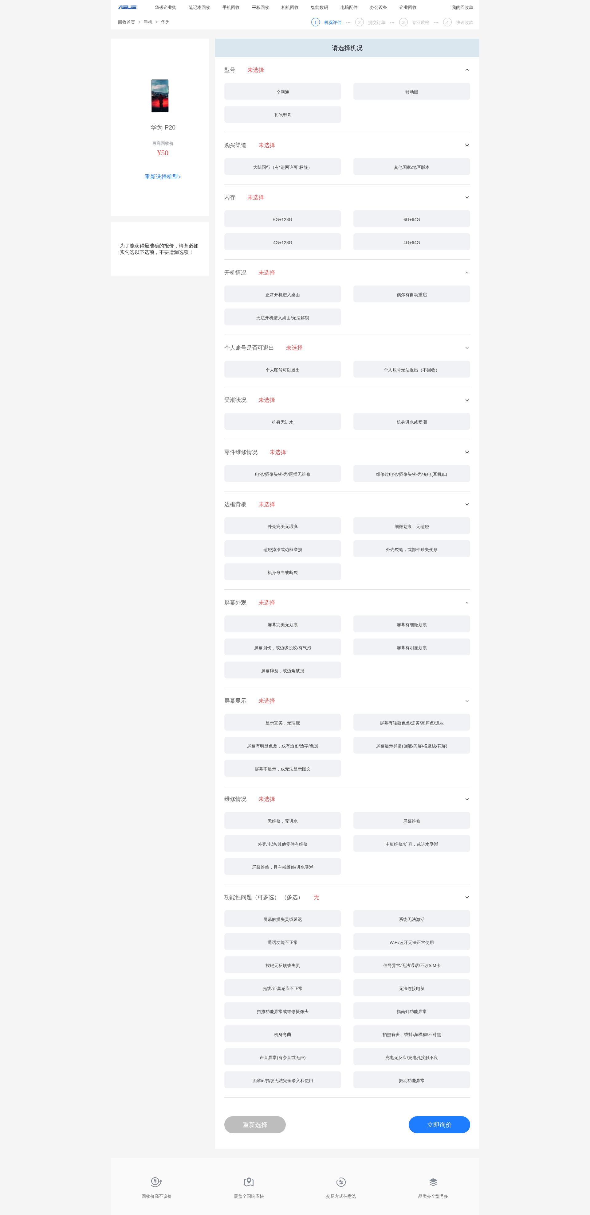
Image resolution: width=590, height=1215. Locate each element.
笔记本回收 (199, 7)
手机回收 (231, 7)
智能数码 (319, 7)
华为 (165, 22)
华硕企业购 (165, 7)
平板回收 (260, 7)
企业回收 (408, 7)
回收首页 (126, 22)
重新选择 (255, 1124)
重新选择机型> (163, 177)
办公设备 (378, 7)
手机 (148, 22)
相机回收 (290, 7)
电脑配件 (349, 7)
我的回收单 (462, 7)
